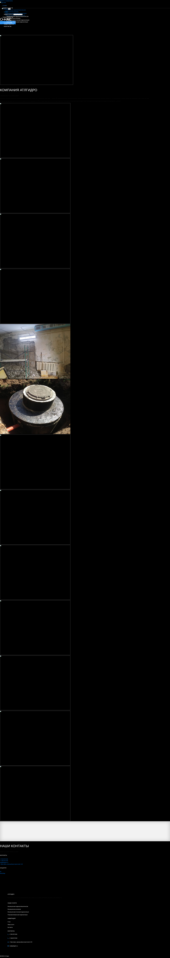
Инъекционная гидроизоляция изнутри (18, 906)
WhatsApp (2, 873)
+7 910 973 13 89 (4, 859)
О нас (9, 922)
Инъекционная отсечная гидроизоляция (18, 912)
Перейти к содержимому (6, 1)
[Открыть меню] (9, 9)
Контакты (10, 927)
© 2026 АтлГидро (4, 956)
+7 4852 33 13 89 (4, 860)
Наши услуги (11, 924)
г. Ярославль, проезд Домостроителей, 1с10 (11, 864)
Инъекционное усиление (14, 909)
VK (0, 871)
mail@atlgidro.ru (4, 862)
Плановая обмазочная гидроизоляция (17, 914)
